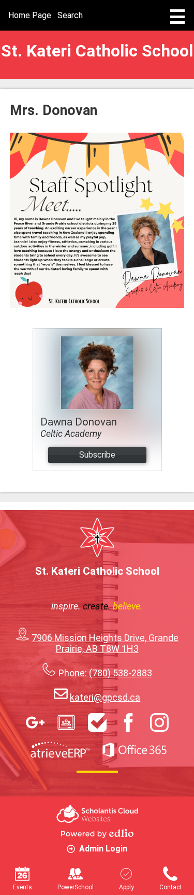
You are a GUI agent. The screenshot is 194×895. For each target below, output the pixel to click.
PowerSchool (75, 887)
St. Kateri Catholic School (97, 51)
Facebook (128, 722)
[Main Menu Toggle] (177, 16)
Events (22, 887)
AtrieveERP (60, 750)
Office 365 (134, 750)
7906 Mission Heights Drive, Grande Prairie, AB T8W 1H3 (105, 643)
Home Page (29, 15)
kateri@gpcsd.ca (105, 697)
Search (70, 15)
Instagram (159, 722)
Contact (170, 887)
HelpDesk (97, 722)
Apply (126, 887)
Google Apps (35, 722)
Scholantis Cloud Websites (97, 814)
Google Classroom (66, 722)
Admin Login (103, 849)
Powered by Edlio (97, 833)
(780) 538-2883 (120, 672)
